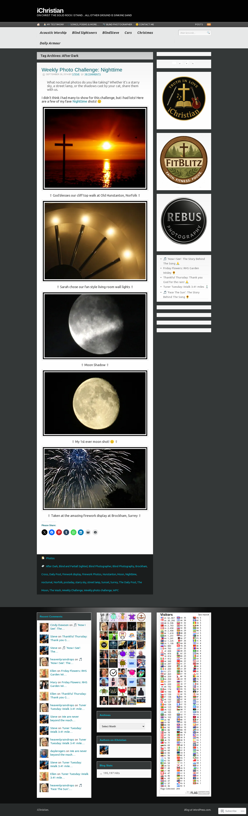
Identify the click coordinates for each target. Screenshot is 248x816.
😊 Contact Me (145, 24)
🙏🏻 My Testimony (53, 24)
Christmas (145, 32)
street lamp (93, 582)
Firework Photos (91, 574)
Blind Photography (123, 566)
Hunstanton (109, 574)
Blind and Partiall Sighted (73, 566)
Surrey (114, 582)
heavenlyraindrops (62, 659)
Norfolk (58, 582)
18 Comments (92, 74)
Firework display (71, 574)
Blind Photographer (100, 566)
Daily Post (55, 574)
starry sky (80, 582)
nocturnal (46, 582)
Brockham (141, 566)
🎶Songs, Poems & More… (83, 24)
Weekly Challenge (72, 590)
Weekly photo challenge (98, 590)
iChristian (50, 10)
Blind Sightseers (84, 32)
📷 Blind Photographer (117, 24)
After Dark (52, 566)
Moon (120, 574)
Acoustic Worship (53, 32)
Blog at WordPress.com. (197, 809)
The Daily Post (127, 582)
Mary (53, 682)
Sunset (105, 582)
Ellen (53, 670)
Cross (44, 574)
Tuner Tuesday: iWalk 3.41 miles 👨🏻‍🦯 (185, 286)
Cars (128, 32)
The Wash (55, 590)
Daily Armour (50, 43)
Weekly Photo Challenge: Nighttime (82, 70)
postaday (69, 582)
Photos (50, 558)
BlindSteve (110, 32)
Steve (76, 74)
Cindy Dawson (59, 625)
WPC (116, 590)
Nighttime (79, 101)
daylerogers (57, 751)
